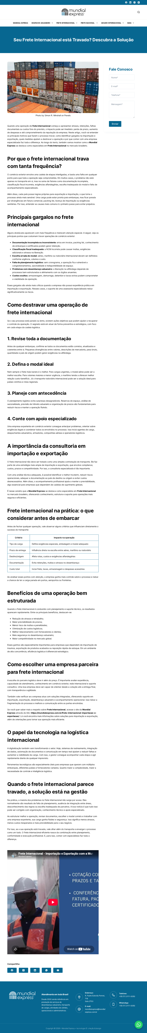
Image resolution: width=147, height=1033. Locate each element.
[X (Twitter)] (23, 970)
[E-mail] (58, 970)
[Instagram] (135, 2)
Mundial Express (20, 23)
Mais (129, 23)
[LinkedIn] (130, 2)
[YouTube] (139, 2)
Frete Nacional (88, 23)
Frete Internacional (65, 23)
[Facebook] (126, 2)
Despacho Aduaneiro (41, 23)
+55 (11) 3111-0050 (127, 1006)
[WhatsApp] (46, 970)
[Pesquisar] (139, 12)
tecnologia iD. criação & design (89, 1028)
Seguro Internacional (111, 23)
